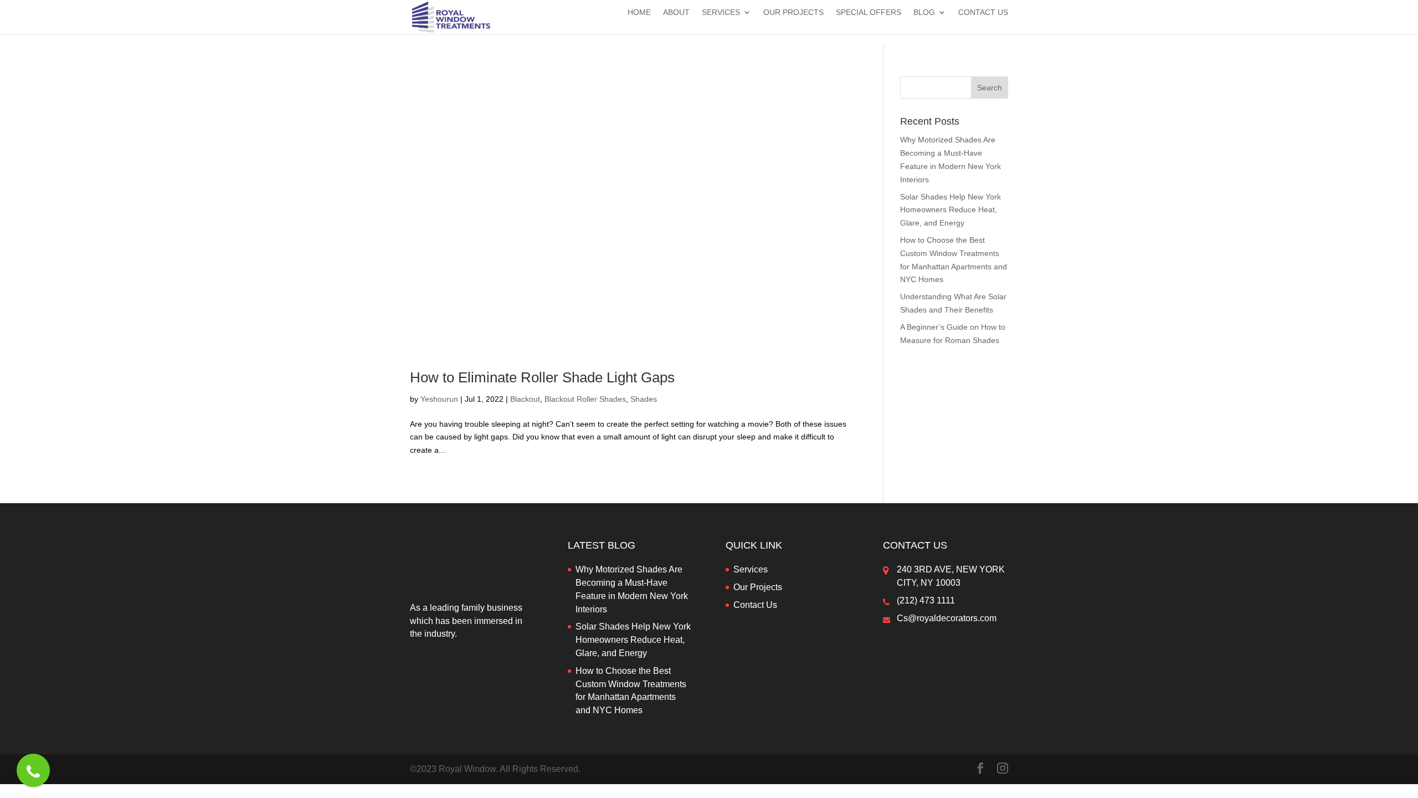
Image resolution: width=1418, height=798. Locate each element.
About (676, 12)
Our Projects (793, 12)
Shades (643, 399)
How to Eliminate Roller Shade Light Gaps (542, 377)
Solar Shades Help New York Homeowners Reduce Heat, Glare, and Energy (950, 210)
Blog (924, 12)
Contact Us (983, 12)
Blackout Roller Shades (585, 399)
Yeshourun (439, 399)
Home (639, 12)
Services (721, 12)
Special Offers (868, 12)
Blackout (525, 399)
